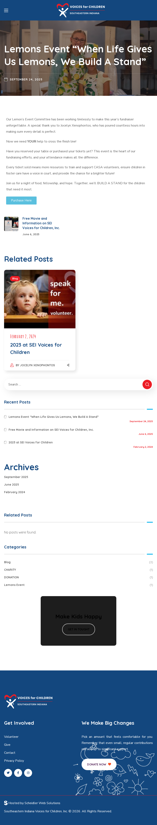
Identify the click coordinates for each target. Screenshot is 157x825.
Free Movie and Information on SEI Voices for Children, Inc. (51, 430)
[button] (99, 764)
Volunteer (11, 737)
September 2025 (16, 477)
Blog (15, 278)
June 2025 (11, 484)
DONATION (78, 577)
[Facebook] (18, 773)
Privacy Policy (14, 760)
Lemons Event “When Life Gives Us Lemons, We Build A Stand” (54, 417)
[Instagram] (28, 773)
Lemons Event (78, 585)
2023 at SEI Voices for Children (31, 442)
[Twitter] (8, 773)
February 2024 (14, 492)
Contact (9, 752)
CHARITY (78, 570)
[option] (39, 324)
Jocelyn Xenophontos (37, 365)
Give (7, 744)
